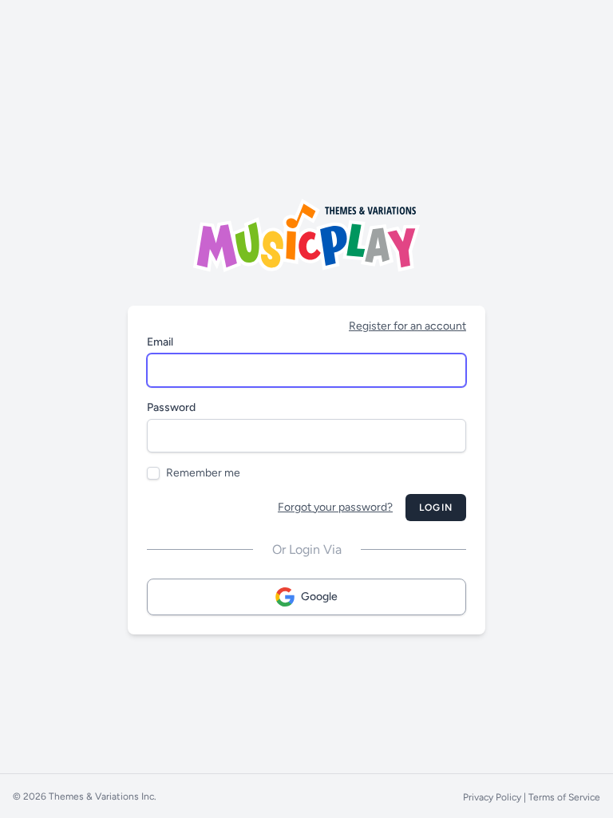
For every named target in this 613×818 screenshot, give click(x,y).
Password (171, 407)
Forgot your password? (335, 507)
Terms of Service (564, 797)
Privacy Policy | (495, 797)
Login (436, 507)
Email (160, 342)
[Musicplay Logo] (306, 235)
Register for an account (407, 326)
